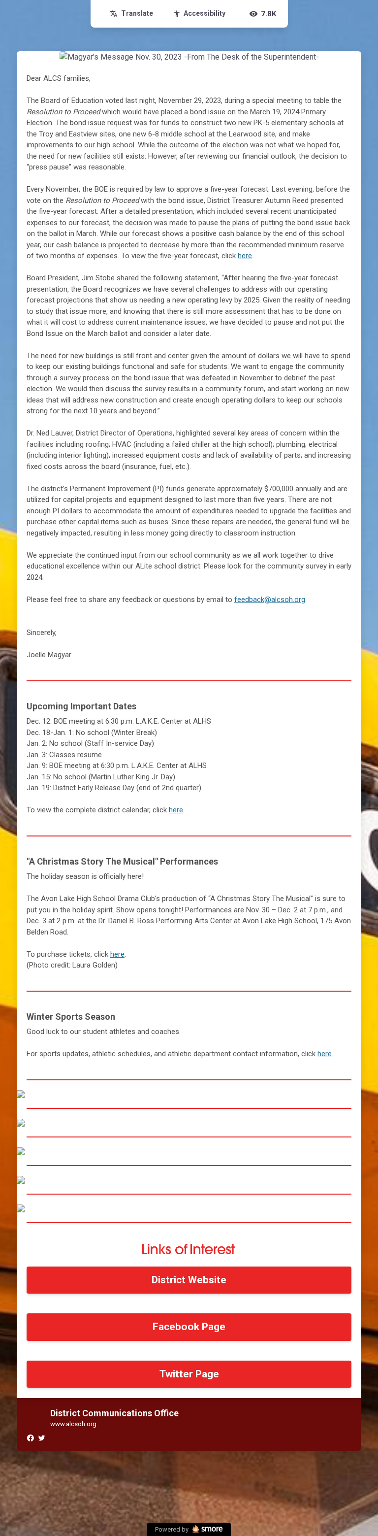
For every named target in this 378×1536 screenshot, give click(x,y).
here (245, 255)
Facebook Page (189, 1327)
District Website (189, 1280)
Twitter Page (189, 1374)
